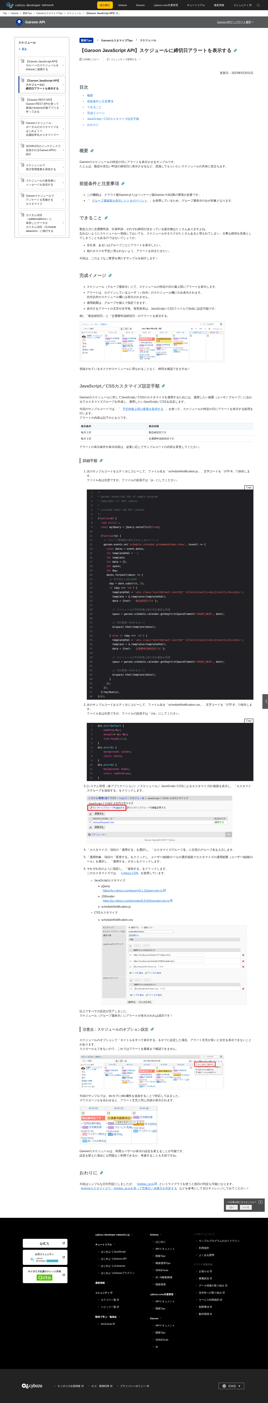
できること (94, 107)
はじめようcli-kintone (113, 1265)
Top (5, 13)
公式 (43, 1243)
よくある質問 (206, 1255)
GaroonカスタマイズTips (49, 13)
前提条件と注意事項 (100, 101)
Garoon (15, 13)
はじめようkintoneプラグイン (118, 1272)
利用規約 (204, 1247)
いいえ (245, 1207)
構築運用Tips (163, 1263)
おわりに (93, 124)
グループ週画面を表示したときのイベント (120, 200)
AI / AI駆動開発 (164, 1277)
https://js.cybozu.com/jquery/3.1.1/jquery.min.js (133, 890)
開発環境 (161, 1284)
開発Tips (27, 13)
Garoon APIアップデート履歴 (234, 22)
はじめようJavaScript (113, 1251)
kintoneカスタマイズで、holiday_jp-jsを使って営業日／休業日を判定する (129, 1188)
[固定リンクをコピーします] (235, 50)
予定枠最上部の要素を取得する (143, 409)
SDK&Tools (162, 1270)
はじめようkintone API (114, 1258)
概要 (90, 95)
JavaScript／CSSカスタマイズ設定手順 (113, 118)
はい (232, 1207)
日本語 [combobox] (234, 1386)
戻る (24, 48)
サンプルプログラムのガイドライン (219, 1240)
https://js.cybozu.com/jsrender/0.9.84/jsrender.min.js (136, 900)
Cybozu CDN (130, 873)
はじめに (161, 1241)
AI (157, 1346)
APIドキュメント (165, 1248)
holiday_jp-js (145, 1184)
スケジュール (74, 13)
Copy (249, 487)
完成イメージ (96, 113)
